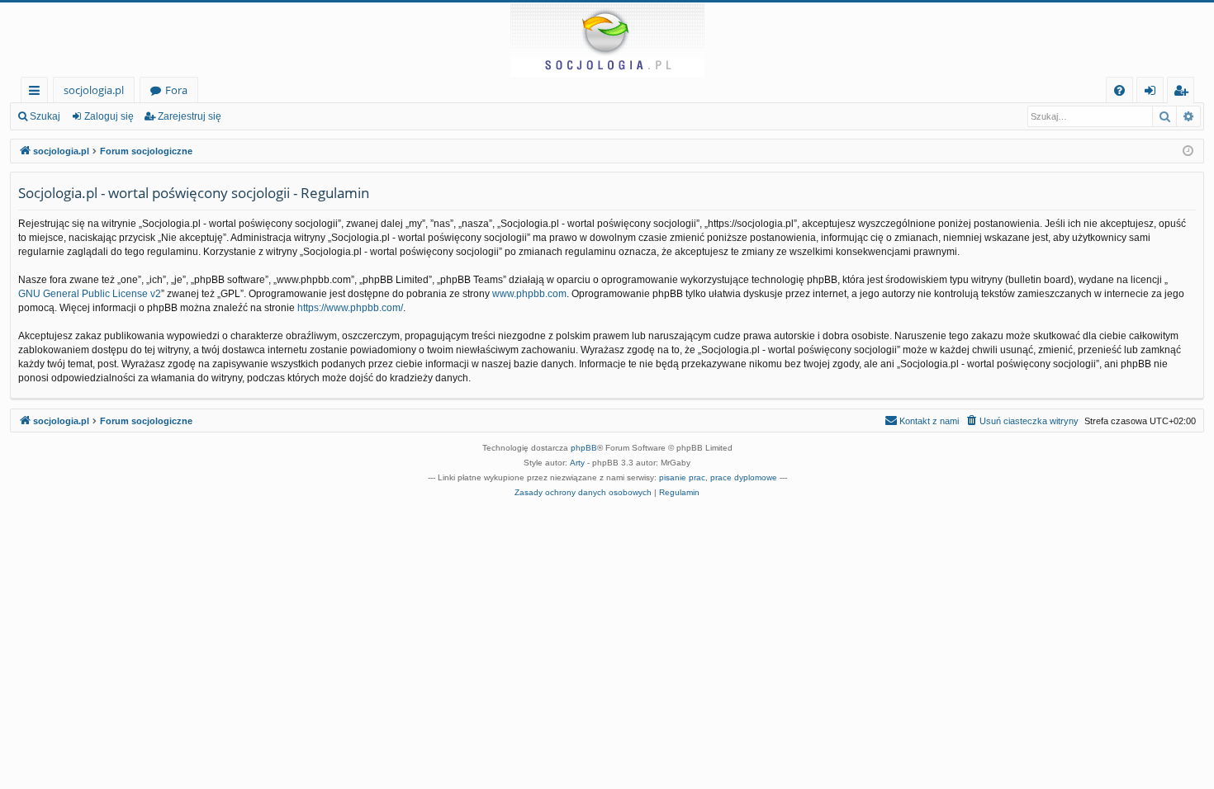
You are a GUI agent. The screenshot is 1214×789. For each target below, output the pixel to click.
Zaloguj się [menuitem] (1153, 93)
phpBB (584, 447)
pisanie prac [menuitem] (682, 477)
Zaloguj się (109, 116)
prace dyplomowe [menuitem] (743, 477)
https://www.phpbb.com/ (350, 308)
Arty (577, 462)
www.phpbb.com (529, 294)
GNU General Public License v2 (89, 294)
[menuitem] (1119, 90)
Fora (176, 90)
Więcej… (37, 93)
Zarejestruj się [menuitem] (1184, 93)
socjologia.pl (94, 90)
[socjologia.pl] (607, 39)
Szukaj (45, 116)
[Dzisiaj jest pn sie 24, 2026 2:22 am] (1188, 151)
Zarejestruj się (189, 116)
